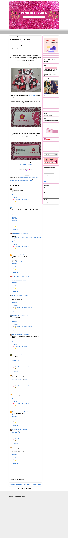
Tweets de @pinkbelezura (48, 115)
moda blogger (46, 197)
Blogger (55, 536)
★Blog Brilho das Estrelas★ (18, 397)
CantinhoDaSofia (37, 237)
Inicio (12, 30)
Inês (13, 375)
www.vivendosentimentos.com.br (19, 280)
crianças (30, 177)
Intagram (19, 239)
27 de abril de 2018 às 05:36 (26, 276)
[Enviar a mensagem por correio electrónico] (23, 176)
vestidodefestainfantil (21, 180)
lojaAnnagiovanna (19, 179)
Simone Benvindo (16, 411)
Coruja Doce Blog (15, 360)
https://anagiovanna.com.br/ (25, 164)
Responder (14, 194)
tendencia (45, 199)
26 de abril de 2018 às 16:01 (23, 189)
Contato (17, 30)
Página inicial (27, 484)
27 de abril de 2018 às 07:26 (23, 315)
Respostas (16, 197)
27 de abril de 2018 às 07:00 (23, 295)
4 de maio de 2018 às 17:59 (27, 225)
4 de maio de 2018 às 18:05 (27, 385)
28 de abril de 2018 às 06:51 (25, 411)
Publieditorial (36, 30)
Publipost (50, 30)
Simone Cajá (15, 334)
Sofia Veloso (15, 233)
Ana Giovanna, (32, 95)
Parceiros (43, 30)
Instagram (14, 218)
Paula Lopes (15, 295)
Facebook (15, 239)
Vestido (45, 190)
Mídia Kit (23, 30)
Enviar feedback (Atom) (28, 488)
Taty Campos (15, 189)
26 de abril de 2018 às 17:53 (23, 233)
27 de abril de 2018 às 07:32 (23, 334)
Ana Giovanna (15, 54)
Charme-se (14, 414)
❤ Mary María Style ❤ (16, 320)
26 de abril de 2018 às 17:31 (24, 208)
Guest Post (13, 31)
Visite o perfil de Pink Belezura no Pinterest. (51, 120)
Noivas (45, 194)
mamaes (25, 179)
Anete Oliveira (15, 208)
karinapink (12, 179)
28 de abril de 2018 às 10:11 (22, 429)
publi (44, 187)
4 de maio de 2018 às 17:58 (27, 199)
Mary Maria (15, 315)
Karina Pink (17, 199)
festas (37, 177)
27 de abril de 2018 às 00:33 (27, 255)
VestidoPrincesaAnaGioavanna (16, 182)
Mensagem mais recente (16, 484)
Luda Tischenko (15, 447)
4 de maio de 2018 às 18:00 (27, 326)
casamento (45, 192)
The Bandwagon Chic (17, 255)
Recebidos (29, 30)
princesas (35, 179)
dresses (33, 177)
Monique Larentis (16, 276)
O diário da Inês (15, 379)
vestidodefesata (13, 180)
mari (13, 394)
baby (27, 177)
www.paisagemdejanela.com (18, 301)
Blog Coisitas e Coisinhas (17, 216)
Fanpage (14, 217)
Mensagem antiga (36, 484)
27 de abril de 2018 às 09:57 (25, 355)
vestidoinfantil (29, 180)
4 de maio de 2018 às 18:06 (27, 421)
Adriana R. (14, 429)
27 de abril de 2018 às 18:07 (20, 394)
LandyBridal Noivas (47, 202)
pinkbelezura (29, 179)
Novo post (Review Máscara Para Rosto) (22, 237)
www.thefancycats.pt (16, 432)
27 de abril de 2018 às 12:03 (19, 375)
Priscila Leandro (16, 355)
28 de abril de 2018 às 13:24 (25, 447)
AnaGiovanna (23, 177)
